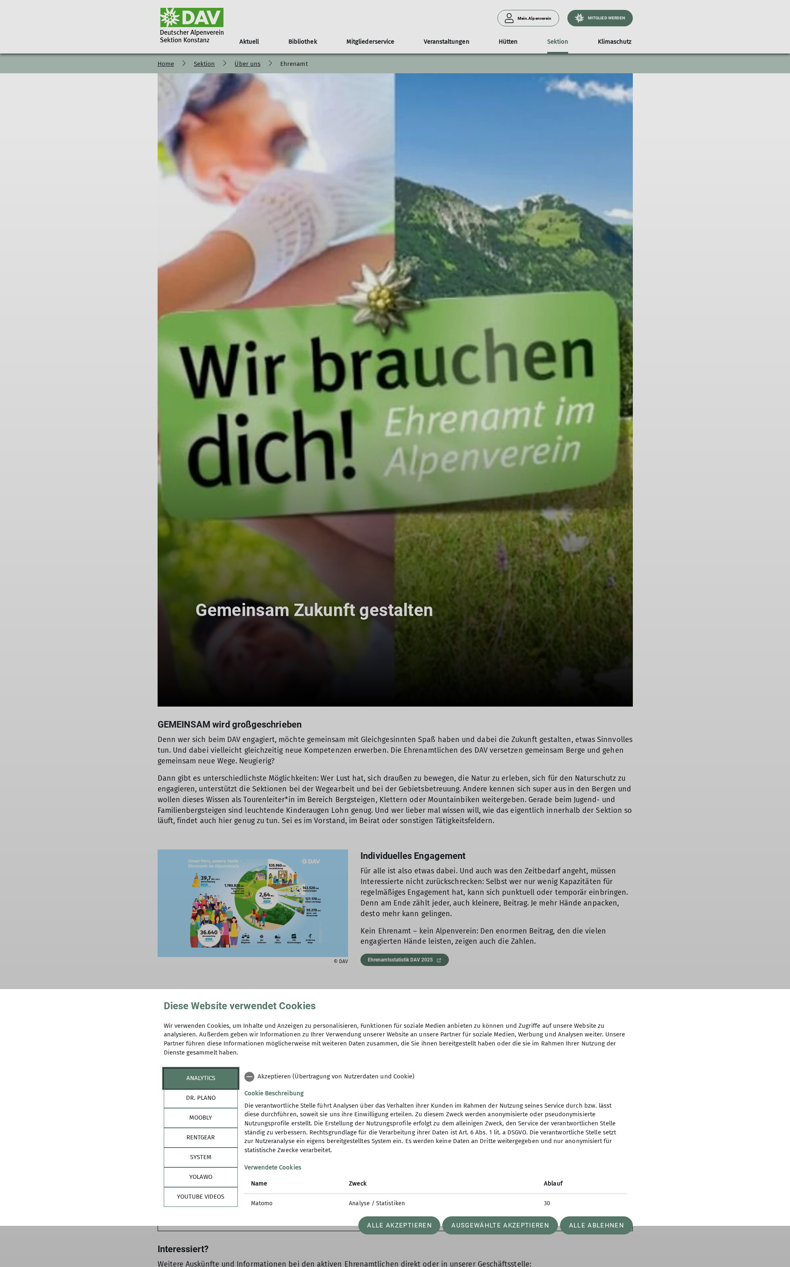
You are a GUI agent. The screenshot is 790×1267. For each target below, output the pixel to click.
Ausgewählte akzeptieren (500, 1225)
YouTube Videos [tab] (200, 1196)
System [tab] (200, 1157)
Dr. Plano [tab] (201, 1097)
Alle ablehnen (596, 1225)
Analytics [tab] (200, 1078)
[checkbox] (435, 1077)
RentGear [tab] (200, 1137)
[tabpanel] (435, 1141)
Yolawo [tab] (200, 1177)
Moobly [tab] (200, 1117)
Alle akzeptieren (399, 1225)
